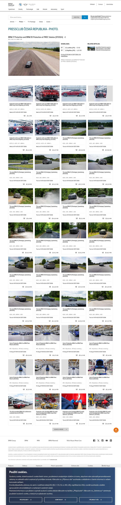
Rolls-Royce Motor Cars (74, 440)
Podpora (10, 466)
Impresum (39, 466)
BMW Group (12, 440)
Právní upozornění (56, 466)
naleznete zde (53, 459)
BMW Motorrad (53, 440)
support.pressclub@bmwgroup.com (100, 19)
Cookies (90, 466)
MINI (38, 440)
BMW (26, 440)
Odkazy (24, 466)
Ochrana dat (75, 466)
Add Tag (76, 17)
